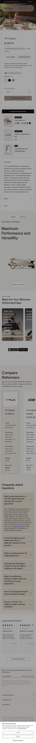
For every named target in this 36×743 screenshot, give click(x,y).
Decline (18, 736)
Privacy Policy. (22, 728)
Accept (18, 732)
